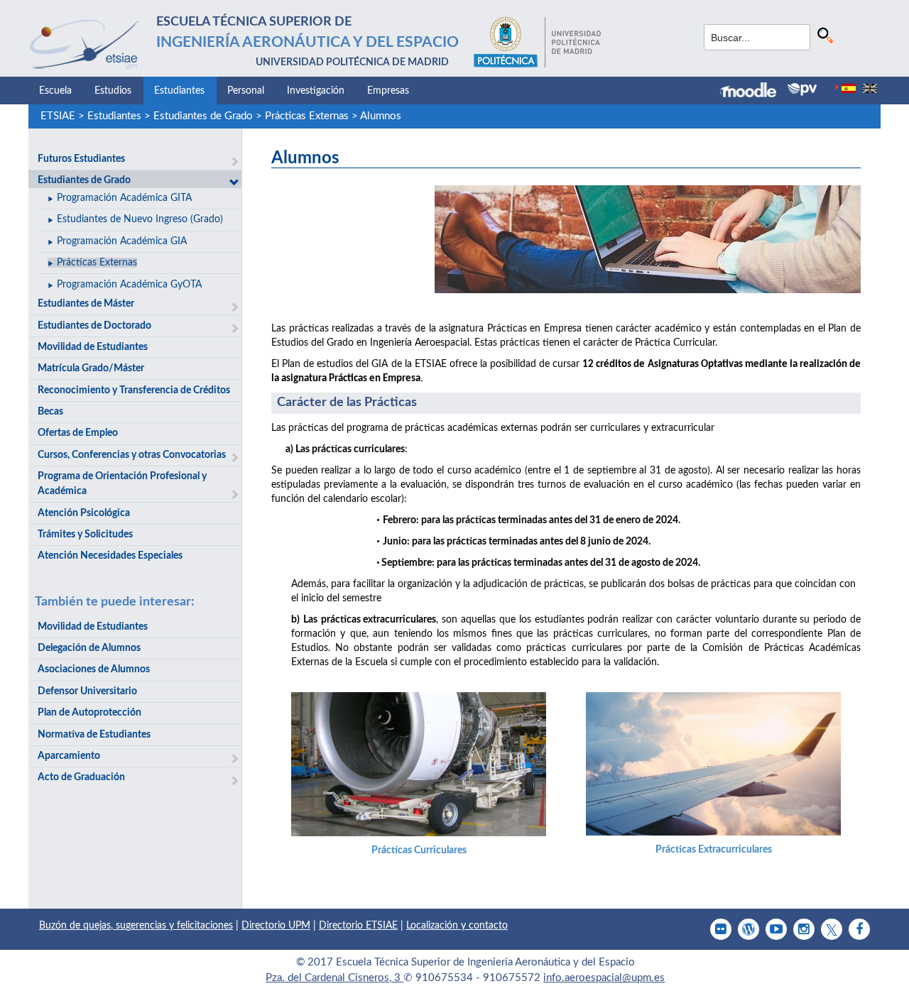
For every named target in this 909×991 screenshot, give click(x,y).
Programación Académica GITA (124, 198)
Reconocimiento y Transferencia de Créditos (134, 390)
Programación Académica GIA (122, 241)
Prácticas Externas (307, 116)
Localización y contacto (457, 926)
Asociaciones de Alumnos (94, 669)
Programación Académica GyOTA (129, 285)
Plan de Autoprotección (89, 713)
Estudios (112, 91)
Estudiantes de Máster (86, 304)
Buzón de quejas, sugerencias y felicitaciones (136, 926)
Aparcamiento (69, 756)
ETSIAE (57, 116)
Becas (50, 412)
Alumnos (380, 116)
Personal (245, 91)
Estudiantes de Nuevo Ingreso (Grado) (140, 219)
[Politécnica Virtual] (802, 89)
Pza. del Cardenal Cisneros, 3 (334, 978)
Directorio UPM (275, 926)
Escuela (55, 91)
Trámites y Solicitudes (85, 535)
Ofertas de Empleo (78, 433)
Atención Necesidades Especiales (110, 556)
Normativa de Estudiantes (94, 735)
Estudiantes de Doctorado (94, 326)
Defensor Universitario (87, 691)
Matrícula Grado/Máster (91, 368)
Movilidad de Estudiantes (93, 347)
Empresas (388, 91)
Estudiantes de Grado (203, 116)
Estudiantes (179, 91)
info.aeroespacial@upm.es (604, 978)
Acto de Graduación (81, 777)
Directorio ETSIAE (358, 926)
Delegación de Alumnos (89, 648)
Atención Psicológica (84, 513)
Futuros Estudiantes (81, 159)
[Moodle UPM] (754, 92)
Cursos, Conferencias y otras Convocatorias (132, 455)
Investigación (315, 91)
